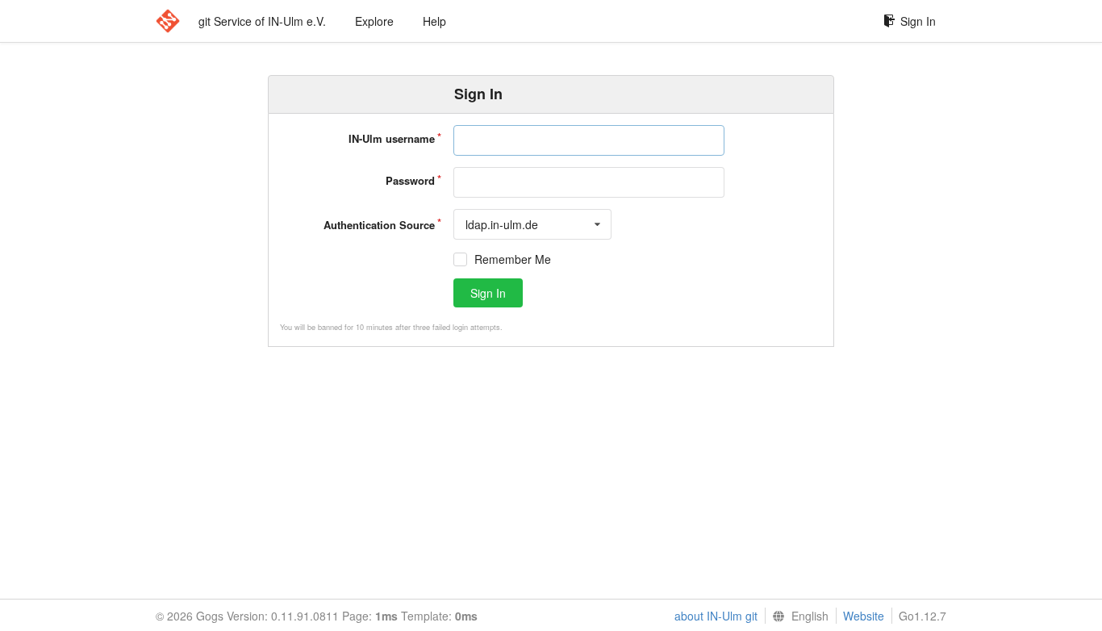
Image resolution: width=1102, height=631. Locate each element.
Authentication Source (379, 224)
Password (410, 180)
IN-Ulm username (392, 138)
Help (434, 21)
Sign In (918, 21)
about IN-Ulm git (716, 616)
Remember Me (512, 259)
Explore (374, 21)
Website (863, 616)
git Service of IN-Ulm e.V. (262, 21)
